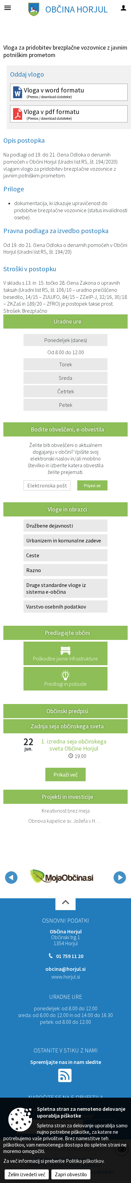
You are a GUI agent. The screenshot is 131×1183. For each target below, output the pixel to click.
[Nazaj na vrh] (65, 904)
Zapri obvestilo (71, 1174)
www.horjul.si (65, 976)
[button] (11, 877)
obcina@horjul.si (65, 968)
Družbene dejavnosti (49, 525)
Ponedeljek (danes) (65, 340)
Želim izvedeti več (26, 1174)
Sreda (65, 377)
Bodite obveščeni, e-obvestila (67, 429)
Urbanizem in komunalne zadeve (63, 540)
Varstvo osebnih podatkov (56, 606)
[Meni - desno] (123, 8)
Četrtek (65, 391)
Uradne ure (65, 997)
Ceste (32, 555)
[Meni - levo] (7, 8)
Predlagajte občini (67, 633)
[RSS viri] (65, 1074)
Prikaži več (65, 774)
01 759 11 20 (69, 956)
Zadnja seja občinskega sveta (67, 726)
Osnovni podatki (65, 920)
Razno (33, 570)
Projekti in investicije (67, 796)
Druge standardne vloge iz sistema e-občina (56, 588)
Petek (65, 404)
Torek (65, 364)
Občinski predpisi (67, 711)
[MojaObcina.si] (61, 876)
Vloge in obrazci (67, 509)
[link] (105, 40)
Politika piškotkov (84, 1161)
